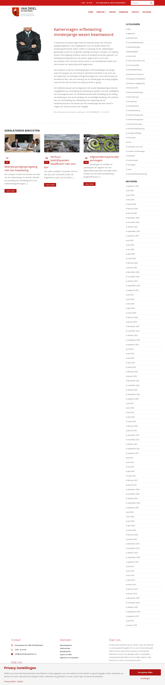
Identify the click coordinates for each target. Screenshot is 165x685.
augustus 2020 (133, 507)
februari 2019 (132, 589)
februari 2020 (132, 535)
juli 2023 (130, 349)
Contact (135, 12)
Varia (129, 169)
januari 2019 (132, 593)
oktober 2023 (132, 335)
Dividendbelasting (134, 69)
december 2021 (133, 435)
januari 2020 (132, 539)
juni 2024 (130, 299)
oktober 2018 (132, 607)
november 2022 (133, 385)
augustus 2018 (133, 616)
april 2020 (131, 525)
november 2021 (133, 439)
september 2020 (133, 503)
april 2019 (131, 580)
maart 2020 (131, 530)
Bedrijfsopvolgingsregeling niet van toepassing (21, 168)
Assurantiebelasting (135, 42)
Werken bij (123, 12)
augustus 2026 (133, 186)
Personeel (131, 137)
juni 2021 (130, 462)
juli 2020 (130, 512)
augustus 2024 (133, 290)
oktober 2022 (132, 390)
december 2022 (133, 380)
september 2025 (133, 231)
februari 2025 (132, 263)
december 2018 (133, 598)
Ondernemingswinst (135, 119)
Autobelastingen (133, 47)
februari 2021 (132, 480)
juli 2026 (130, 190)
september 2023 (133, 340)
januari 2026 (132, 213)
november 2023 (133, 331)
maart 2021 (131, 476)
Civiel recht (131, 56)
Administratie (65, 648)
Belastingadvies (66, 645)
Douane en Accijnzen (135, 74)
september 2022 (133, 394)
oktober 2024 (132, 281)
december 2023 (133, 326)
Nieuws (112, 12)
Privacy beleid (9, 681)
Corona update (133, 65)
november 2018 (133, 602)
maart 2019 (131, 584)
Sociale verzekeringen (136, 151)
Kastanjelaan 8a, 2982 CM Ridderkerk (110, 3)
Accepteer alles (145, 672)
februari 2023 (132, 371)
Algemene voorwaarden (69, 658)
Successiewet (132, 160)
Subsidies (131, 156)
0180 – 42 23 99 (86, 3)
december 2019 (133, 544)
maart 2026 (131, 204)
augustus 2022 (133, 399)
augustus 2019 (133, 562)
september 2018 (133, 611)
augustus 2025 (133, 236)
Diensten (100, 12)
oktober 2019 (132, 553)
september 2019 (133, 557)
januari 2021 (132, 485)
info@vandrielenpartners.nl (25, 654)
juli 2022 (130, 403)
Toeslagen (131, 165)
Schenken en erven (135, 147)
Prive (129, 142)
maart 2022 (131, 421)
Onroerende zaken (134, 124)
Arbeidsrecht (132, 38)
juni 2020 (130, 516)
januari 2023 (132, 376)
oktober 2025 (132, 227)
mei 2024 (130, 304)
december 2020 (133, 489)
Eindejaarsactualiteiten (136, 79)
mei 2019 (130, 575)
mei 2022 (130, 412)
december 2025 (133, 218)
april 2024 (131, 308)
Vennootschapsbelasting (137, 174)
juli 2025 (130, 240)
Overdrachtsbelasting (135, 128)
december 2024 (133, 272)
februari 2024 (132, 317)
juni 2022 (130, 408)
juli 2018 (130, 620)
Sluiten (20, 681)
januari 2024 (132, 322)
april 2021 (131, 471)
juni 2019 (130, 571)
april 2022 (131, 417)
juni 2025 (130, 245)
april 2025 (131, 254)
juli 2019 (130, 566)
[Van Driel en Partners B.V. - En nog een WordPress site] (24, 12)
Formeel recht (132, 88)
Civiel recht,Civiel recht (136, 60)
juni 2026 (130, 195)
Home (90, 12)
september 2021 (133, 448)
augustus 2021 (133, 453)
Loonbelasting (132, 106)
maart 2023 (131, 367)
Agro (129, 29)
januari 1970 (132, 625)
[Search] (151, 3)
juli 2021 (130, 458)
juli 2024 (130, 295)
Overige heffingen (134, 133)
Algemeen (131, 33)
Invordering (131, 101)
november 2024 (133, 276)
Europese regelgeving (136, 83)
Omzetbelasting (133, 110)
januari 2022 (132, 430)
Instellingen (145, 678)
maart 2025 (131, 258)
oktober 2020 (132, 498)
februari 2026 (132, 208)
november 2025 (133, 222)
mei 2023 (130, 358)
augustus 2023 (133, 344)
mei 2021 (130, 467)
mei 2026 (130, 199)
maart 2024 (131, 313)
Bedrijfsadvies (65, 651)
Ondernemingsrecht (135, 115)
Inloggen (147, 12)
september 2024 (133, 285)
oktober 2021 (132, 444)
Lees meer (10, 191)
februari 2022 (132, 426)
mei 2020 (130, 521)
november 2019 (133, 548)
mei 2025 (130, 249)
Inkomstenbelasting (135, 92)
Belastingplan (132, 51)
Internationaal (132, 97)
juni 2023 (130, 353)
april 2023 (131, 362)
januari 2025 (132, 267)
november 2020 (133, 494)
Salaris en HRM (66, 654)
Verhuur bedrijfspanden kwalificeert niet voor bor (60, 162)
